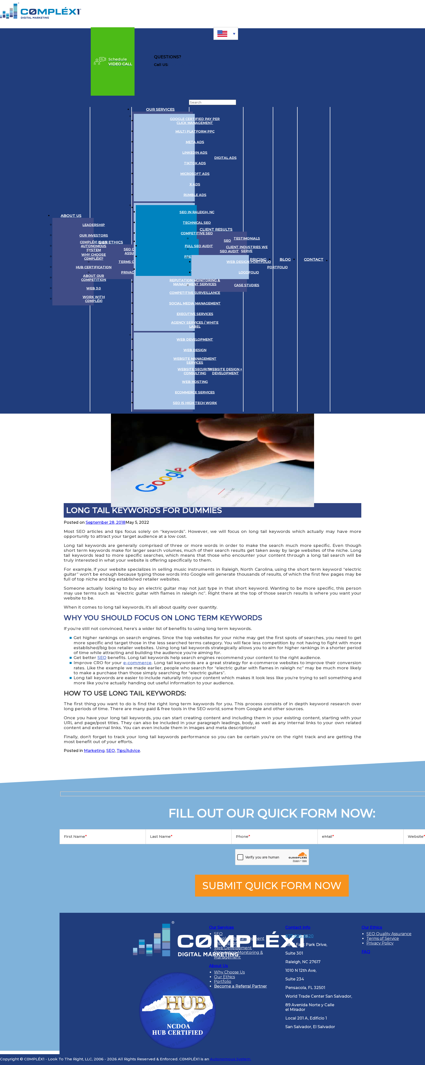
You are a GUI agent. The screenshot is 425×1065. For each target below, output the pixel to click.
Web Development (195, 339)
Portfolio (277, 267)
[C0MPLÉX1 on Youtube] (362, 259)
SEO (101, 657)
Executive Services (195, 314)
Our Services (160, 109)
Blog (285, 259)
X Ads (195, 184)
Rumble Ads (194, 195)
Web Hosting (195, 382)
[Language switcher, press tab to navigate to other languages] (225, 33)
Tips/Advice (128, 750)
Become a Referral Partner (240, 986)
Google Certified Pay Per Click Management (195, 121)
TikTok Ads (195, 163)
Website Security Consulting (195, 371)
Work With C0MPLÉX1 (94, 299)
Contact (313, 259)
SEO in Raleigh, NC (197, 212)
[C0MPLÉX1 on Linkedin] (338, 259)
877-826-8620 (182, 64)
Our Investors (93, 235)
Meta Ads (195, 142)
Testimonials (247, 238)
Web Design (194, 350)
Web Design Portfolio (249, 262)
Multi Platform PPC (194, 131)
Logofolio (249, 272)
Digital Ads (225, 158)
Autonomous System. (230, 1059)
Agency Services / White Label (194, 324)
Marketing (94, 750)
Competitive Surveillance (194, 293)
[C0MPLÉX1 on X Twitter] (350, 259)
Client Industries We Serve (247, 249)
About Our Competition (93, 278)
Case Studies (246, 285)
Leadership (93, 225)
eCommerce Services (195, 392)
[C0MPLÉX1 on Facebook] (374, 259)
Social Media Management (195, 303)
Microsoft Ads (195, 174)
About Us (71, 215)
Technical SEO (197, 223)
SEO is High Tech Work (195, 403)
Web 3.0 (93, 288)
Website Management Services (194, 360)
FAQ (366, 951)
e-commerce (137, 662)
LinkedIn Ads (194, 152)
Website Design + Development (225, 371)
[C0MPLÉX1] (40, 17)
